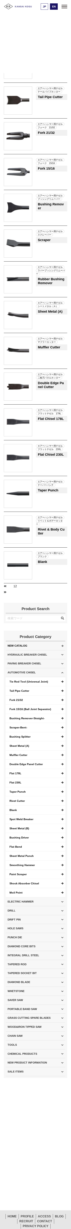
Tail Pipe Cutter (19, 690)
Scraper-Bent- (18, 727)
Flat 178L (15, 773)
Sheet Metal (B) (19, 828)
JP (44, 6)
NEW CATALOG (17, 645)
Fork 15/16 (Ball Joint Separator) (30, 709)
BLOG (59, 1216)
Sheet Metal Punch (21, 855)
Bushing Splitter (19, 736)
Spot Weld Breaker (21, 819)
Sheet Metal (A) (19, 745)
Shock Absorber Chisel (24, 883)
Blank (13, 810)
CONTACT (44, 1221)
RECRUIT (26, 1221)
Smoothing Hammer (22, 865)
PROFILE (27, 1216)
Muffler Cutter (18, 754)
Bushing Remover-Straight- (27, 718)
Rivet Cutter (17, 800)
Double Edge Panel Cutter (26, 764)
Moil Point (16, 892)
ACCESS (44, 1216)
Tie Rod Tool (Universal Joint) (28, 681)
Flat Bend (15, 846)
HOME (12, 1216)
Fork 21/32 (16, 699)
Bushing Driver (19, 837)
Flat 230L (15, 782)
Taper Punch (17, 791)
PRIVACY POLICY (35, 1226)
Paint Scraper (18, 874)
